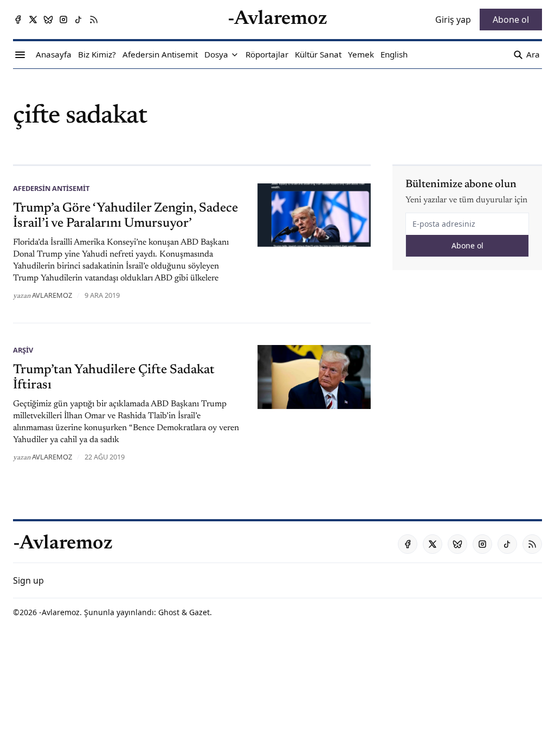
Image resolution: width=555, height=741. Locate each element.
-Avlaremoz (59, 612)
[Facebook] (18, 19)
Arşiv (23, 350)
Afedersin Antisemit (51, 188)
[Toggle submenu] (234, 54)
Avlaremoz (52, 295)
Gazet (199, 612)
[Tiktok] (78, 19)
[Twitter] (33, 19)
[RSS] (94, 19)
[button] (216, 55)
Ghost (168, 612)
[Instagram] (63, 19)
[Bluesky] (48, 19)
